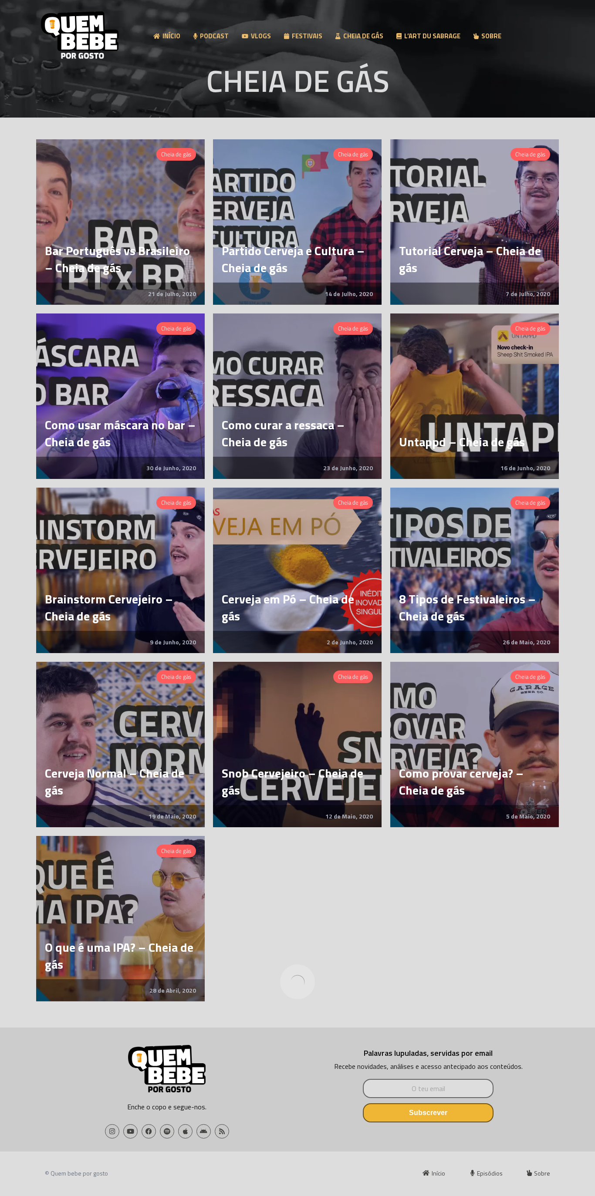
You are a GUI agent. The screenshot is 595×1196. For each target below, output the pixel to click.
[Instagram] (112, 1131)
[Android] (203, 1131)
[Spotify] (167, 1131)
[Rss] (222, 1131)
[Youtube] (130, 1131)
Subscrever (428, 1112)
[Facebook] (149, 1131)
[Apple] (185, 1131)
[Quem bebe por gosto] (79, 37)
